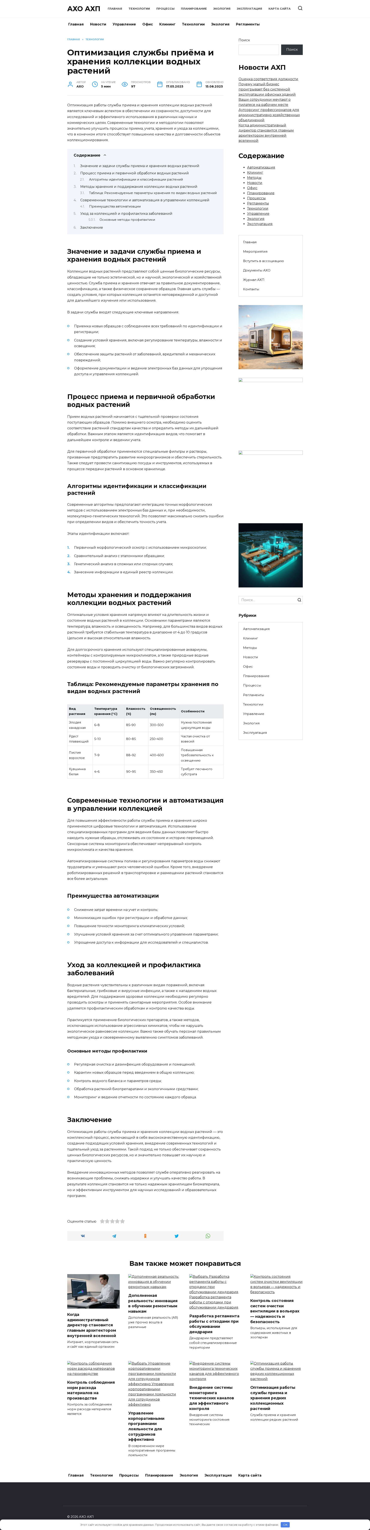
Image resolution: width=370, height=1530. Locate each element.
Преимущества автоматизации (115, 206)
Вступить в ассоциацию (263, 261)
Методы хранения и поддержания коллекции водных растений (138, 187)
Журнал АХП (253, 280)
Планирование (194, 8)
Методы (254, 178)
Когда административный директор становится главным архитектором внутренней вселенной (91, 1325)
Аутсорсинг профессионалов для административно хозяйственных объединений (269, 115)
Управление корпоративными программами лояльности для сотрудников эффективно (146, 1426)
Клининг (167, 24)
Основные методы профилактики (127, 220)
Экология (221, 8)
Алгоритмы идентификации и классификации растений (136, 179)
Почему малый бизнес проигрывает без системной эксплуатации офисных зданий (267, 89)
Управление (124, 24)
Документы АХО (256, 270)
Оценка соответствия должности (268, 79)
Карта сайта (280, 8)
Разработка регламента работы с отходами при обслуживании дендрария (214, 1324)
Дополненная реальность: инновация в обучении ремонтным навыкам (153, 1303)
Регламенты (248, 24)
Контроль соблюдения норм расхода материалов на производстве (91, 1390)
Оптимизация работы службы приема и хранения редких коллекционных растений (272, 1398)
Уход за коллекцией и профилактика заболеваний (126, 214)
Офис (147, 24)
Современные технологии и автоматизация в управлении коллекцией (144, 200)
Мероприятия (255, 251)
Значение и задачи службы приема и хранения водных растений (139, 166)
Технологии (139, 8)
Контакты (251, 289)
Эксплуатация (249, 8)
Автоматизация (261, 167)
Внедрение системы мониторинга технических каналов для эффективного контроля (211, 1398)
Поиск (244, 40)
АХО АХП (83, 8)
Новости (98, 24)
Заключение (91, 227)
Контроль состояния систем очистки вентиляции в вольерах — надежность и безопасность (274, 1311)
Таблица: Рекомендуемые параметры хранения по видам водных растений (153, 193)
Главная (115, 8)
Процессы (165, 8)
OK (285, 1524)
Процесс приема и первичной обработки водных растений (134, 173)
